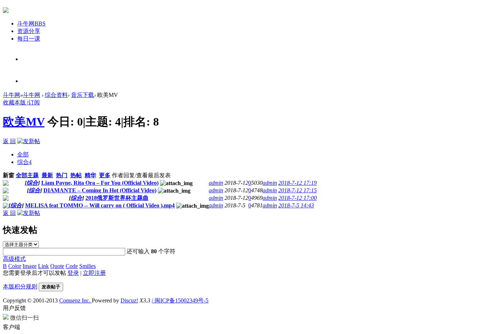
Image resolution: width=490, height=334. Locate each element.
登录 (27, 59)
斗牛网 (31, 23)
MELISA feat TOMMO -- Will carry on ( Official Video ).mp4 (100, 205)
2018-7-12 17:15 (297, 190)
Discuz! (129, 300)
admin (216, 183)
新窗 (8, 175)
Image (30, 266)
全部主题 (27, 175)
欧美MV (23, 121)
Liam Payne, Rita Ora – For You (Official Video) (100, 183)
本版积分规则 (20, 286)
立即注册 (94, 273)
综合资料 (56, 95)
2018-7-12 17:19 (297, 183)
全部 (23, 154)
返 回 (9, 141)
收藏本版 (15, 102)
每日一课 (28, 39)
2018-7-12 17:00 (297, 198)
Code (72, 266)
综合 (24, 162)
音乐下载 (82, 95)
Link (43, 266)
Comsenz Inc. (75, 300)
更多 (104, 175)
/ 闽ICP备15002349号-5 (180, 300)
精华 (90, 175)
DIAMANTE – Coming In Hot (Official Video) (99, 190)
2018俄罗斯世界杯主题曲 (117, 198)
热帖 (76, 175)
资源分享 (28, 31)
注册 (27, 81)
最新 (47, 175)
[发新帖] (28, 141)
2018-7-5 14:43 (296, 205)
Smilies (87, 266)
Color (14, 266)
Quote (57, 266)
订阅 (34, 102)
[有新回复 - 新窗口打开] (6, 184)
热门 (61, 175)
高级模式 (14, 259)
